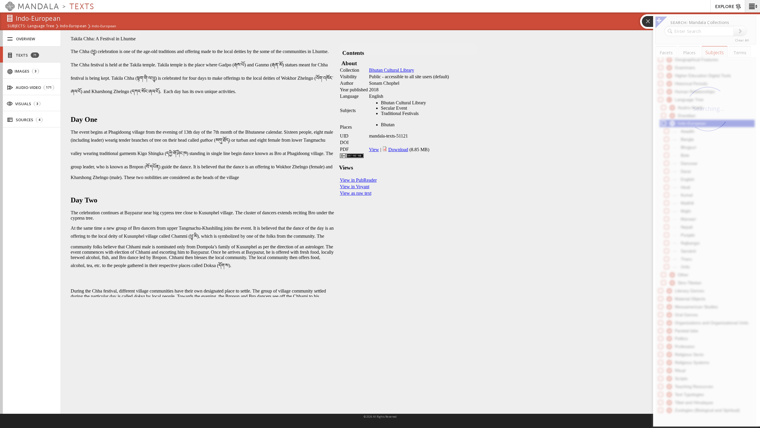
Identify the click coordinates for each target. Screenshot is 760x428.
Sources (27, 119)
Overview (25, 38)
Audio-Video (33, 87)
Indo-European (73, 26)
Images (25, 71)
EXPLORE (724, 6)
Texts (26, 55)
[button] (752, 6)
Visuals (26, 103)
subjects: (16, 26)
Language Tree (41, 26)
